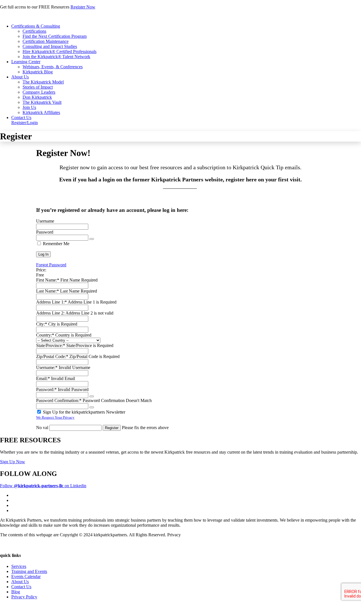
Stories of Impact (38, 87)
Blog (15, 591)
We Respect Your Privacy (55, 417)
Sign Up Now (12, 461)
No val (42, 427)
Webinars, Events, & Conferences (53, 66)
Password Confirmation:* (59, 400)
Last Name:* (47, 291)
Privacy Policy (24, 596)
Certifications (34, 31)
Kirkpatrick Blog (38, 71)
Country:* (45, 335)
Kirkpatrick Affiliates (41, 112)
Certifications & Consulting (35, 26)
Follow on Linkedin (43, 485)
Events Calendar (26, 576)
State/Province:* (50, 345)
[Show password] (91, 239)
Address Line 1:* (51, 302)
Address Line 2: (50, 313)
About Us (20, 76)
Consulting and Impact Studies (50, 46)
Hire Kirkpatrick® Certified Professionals (59, 51)
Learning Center (25, 61)
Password (44, 232)
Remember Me (55, 243)
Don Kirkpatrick (37, 97)
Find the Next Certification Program (55, 36)
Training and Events (29, 571)
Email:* (43, 378)
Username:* (47, 367)
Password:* (46, 389)
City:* (41, 324)
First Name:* (47, 280)
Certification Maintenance (46, 41)
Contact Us (21, 117)
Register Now (83, 7)
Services (18, 566)
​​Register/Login (24, 122)
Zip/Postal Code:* (52, 356)
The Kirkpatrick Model (43, 82)
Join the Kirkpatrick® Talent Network (56, 56)
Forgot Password (51, 264)
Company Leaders (39, 92)
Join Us (29, 107)
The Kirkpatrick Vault (42, 102)
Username (45, 221)
